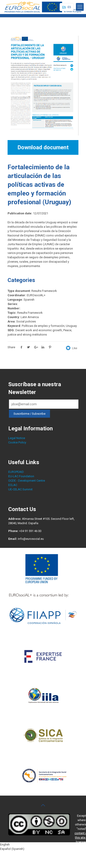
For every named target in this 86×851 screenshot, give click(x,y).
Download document (43, 147)
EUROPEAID (16, 472)
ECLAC (12, 485)
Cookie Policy (17, 442)
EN (64, 7)
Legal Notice (16, 438)
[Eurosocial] (43, 7)
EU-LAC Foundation (21, 476)
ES (69, 7)
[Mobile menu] (80, 7)
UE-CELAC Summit (20, 489)
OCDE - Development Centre (26, 480)
